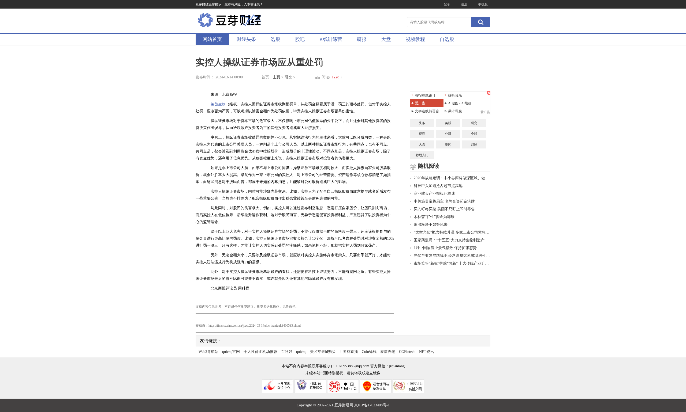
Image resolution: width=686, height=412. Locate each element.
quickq (301, 352)
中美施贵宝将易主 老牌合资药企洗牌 (444, 201)
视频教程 (415, 39)
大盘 (386, 39)
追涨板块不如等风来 (431, 225)
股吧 (300, 39)
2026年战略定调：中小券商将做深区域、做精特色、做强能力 (452, 178)
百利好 (286, 352)
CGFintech (407, 352)
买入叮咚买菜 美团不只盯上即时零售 (444, 209)
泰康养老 (387, 352)
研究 (288, 77)
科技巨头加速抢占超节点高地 (438, 186)
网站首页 (212, 39)
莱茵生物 (218, 104)
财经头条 (246, 39)
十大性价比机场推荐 (260, 352)
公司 (448, 134)
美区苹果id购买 (322, 352)
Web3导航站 (208, 352)
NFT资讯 (426, 352)
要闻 (448, 144)
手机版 (483, 4)
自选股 (447, 39)
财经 (474, 144)
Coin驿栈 (369, 352)
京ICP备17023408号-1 (372, 405)
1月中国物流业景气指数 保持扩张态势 (445, 248)
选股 (275, 39)
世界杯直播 (348, 352)
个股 (474, 134)
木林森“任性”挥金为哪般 (434, 217)
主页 (276, 77)
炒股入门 (422, 155)
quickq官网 (231, 352)
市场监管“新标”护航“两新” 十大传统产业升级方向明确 (452, 263)
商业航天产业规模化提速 (434, 194)
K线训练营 (330, 39)
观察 (422, 134)
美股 (448, 123)
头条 (422, 123)
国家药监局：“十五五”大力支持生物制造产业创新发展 (452, 240)
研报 (362, 39)
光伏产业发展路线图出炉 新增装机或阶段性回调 (452, 256)
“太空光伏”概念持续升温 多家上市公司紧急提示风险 (452, 232)
